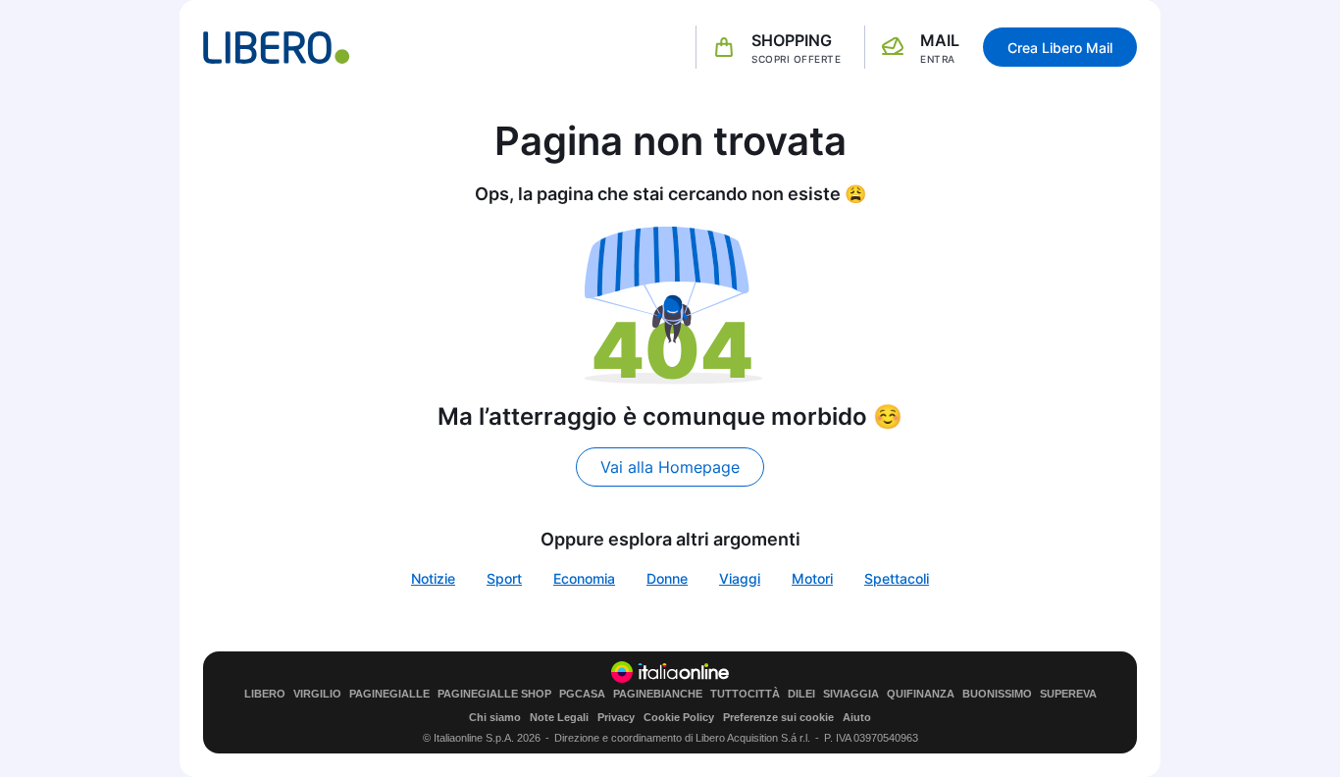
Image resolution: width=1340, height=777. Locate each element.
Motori (812, 578)
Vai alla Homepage (670, 467)
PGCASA (582, 694)
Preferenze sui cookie (778, 717)
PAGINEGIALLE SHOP (494, 694)
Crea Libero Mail (1059, 47)
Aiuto (857, 717)
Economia (584, 578)
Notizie (433, 578)
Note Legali (559, 717)
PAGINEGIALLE (389, 694)
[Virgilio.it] (276, 47)
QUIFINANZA (920, 694)
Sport (504, 578)
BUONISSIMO (997, 694)
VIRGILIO (317, 694)
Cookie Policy (679, 717)
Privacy (616, 717)
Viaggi (739, 578)
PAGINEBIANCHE (657, 694)
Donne (667, 578)
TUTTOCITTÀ (745, 694)
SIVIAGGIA (851, 694)
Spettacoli (896, 578)
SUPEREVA (1068, 694)
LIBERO (264, 694)
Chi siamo (495, 717)
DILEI (801, 694)
